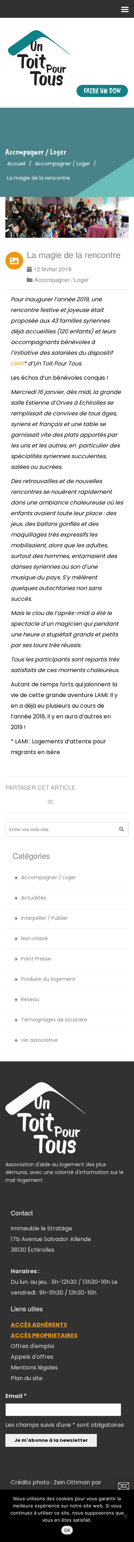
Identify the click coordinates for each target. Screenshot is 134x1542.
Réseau (30, 999)
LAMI (17, 363)
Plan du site (27, 1378)
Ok (67, 1530)
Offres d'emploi (32, 1346)
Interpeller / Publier (44, 918)
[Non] (125, 1516)
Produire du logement (48, 979)
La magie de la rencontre (73, 254)
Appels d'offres (32, 1357)
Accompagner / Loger (62, 163)
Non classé (34, 938)
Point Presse (36, 958)
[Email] (50, 802)
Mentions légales (34, 1367)
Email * (16, 1396)
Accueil (16, 163)
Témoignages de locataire (54, 1019)
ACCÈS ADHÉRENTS (39, 1325)
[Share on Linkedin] (37, 802)
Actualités (33, 897)
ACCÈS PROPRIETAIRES (44, 1335)
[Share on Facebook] (11, 802)
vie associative (39, 1040)
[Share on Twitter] (24, 802)
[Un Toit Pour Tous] (67, 58)
